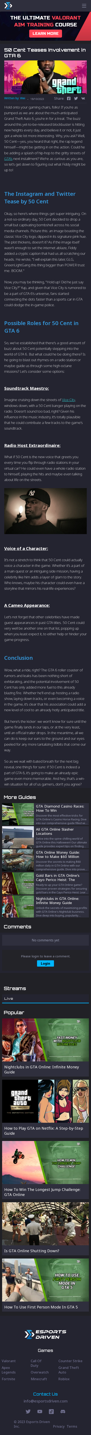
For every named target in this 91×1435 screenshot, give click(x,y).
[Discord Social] (51, 1412)
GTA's (8, 158)
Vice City (68, 399)
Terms (72, 1426)
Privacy (59, 1426)
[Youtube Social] (39, 1412)
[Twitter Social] (28, 1412)
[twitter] (76, 99)
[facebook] (69, 99)
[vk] (83, 99)
